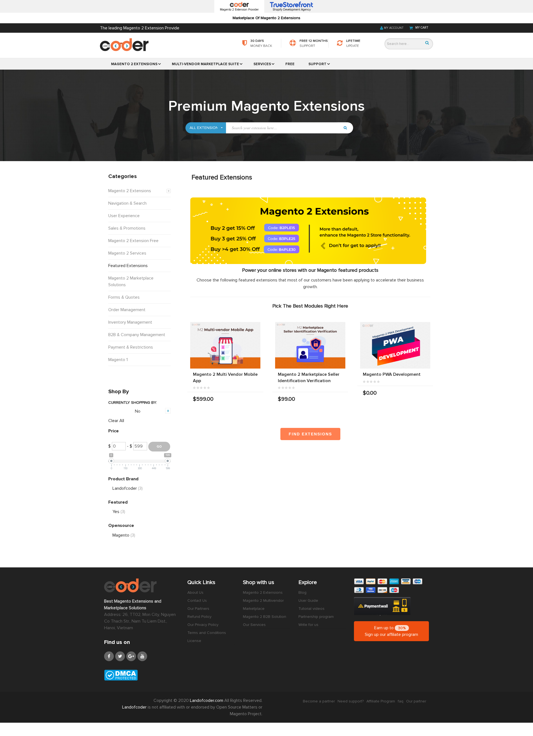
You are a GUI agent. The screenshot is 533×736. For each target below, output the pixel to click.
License (194, 640)
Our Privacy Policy (202, 624)
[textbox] (283, 127)
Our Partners (198, 608)
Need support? (351, 701)
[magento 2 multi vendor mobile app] (225, 345)
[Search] (427, 42)
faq (400, 701)
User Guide (308, 600)
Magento (123, 535)
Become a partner (319, 701)
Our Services (254, 624)
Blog (302, 592)
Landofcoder (127, 488)
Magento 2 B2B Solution (264, 616)
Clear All (116, 420)
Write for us (308, 624)
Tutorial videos (311, 608)
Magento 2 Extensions (263, 592)
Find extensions (310, 434)
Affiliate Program (380, 701)
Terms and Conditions (206, 632)
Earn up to (391, 631)
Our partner (416, 701)
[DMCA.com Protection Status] (141, 675)
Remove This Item (168, 410)
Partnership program (316, 616)
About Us (195, 592)
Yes (118, 511)
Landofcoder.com (207, 700)
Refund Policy (199, 616)
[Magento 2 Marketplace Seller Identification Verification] (310, 345)
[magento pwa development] (395, 345)
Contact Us (197, 600)
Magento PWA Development (392, 374)
